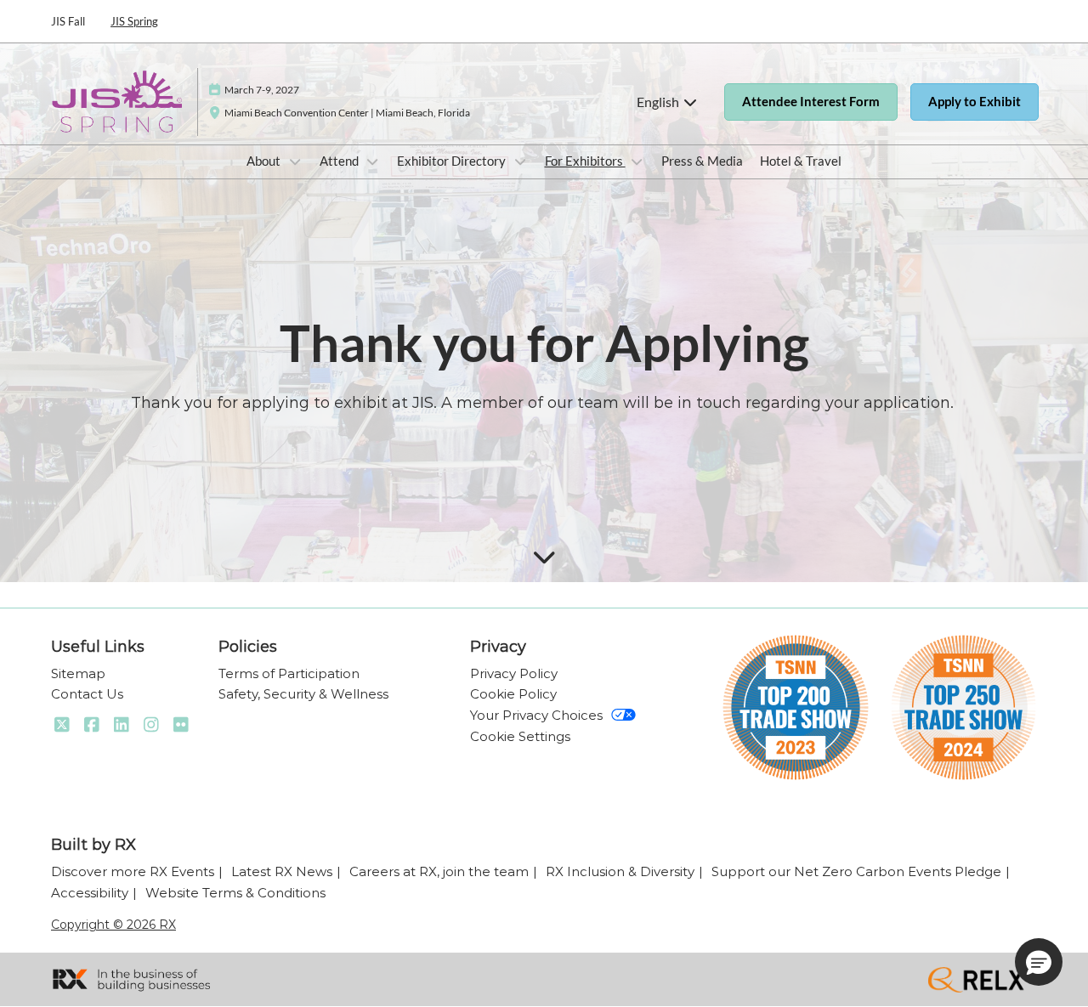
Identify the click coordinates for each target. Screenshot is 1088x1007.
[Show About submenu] (295, 161)
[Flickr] (180, 724)
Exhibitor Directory (452, 160)
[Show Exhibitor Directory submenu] (520, 161)
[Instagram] (151, 724)
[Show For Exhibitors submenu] (637, 161)
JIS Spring (134, 21)
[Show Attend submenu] (373, 161)
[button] (811, 102)
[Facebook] (91, 724)
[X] (61, 724)
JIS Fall (68, 21)
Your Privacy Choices (536, 715)
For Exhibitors (585, 160)
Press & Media (702, 160)
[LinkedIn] (121, 724)
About (264, 160)
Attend (340, 160)
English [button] (659, 101)
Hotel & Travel (801, 160)
